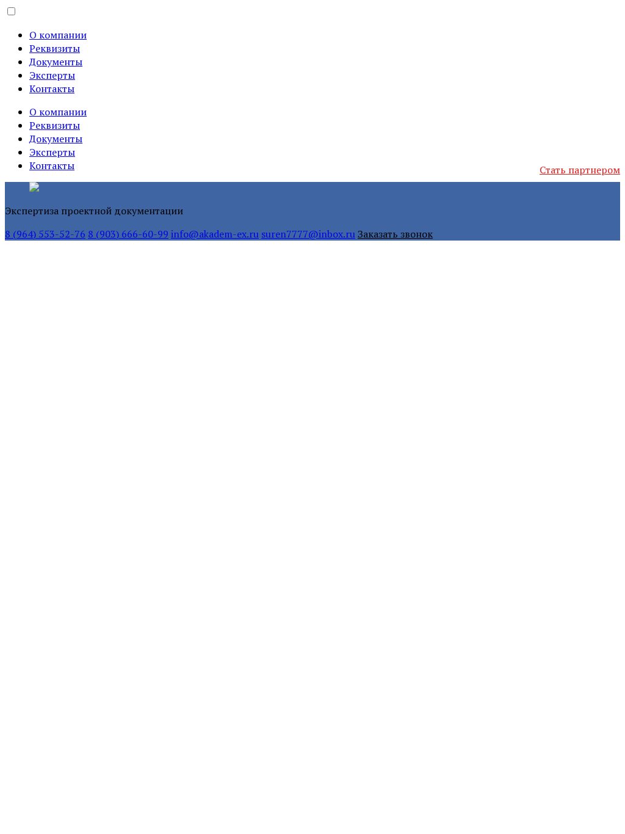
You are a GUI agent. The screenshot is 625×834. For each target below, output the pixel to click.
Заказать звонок (395, 234)
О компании (58, 35)
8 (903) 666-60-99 (128, 234)
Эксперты (52, 75)
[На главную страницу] (34, 188)
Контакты (51, 88)
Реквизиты (54, 48)
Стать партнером (580, 169)
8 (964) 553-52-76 (45, 234)
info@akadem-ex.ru (215, 234)
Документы (55, 61)
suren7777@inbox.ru (308, 234)
